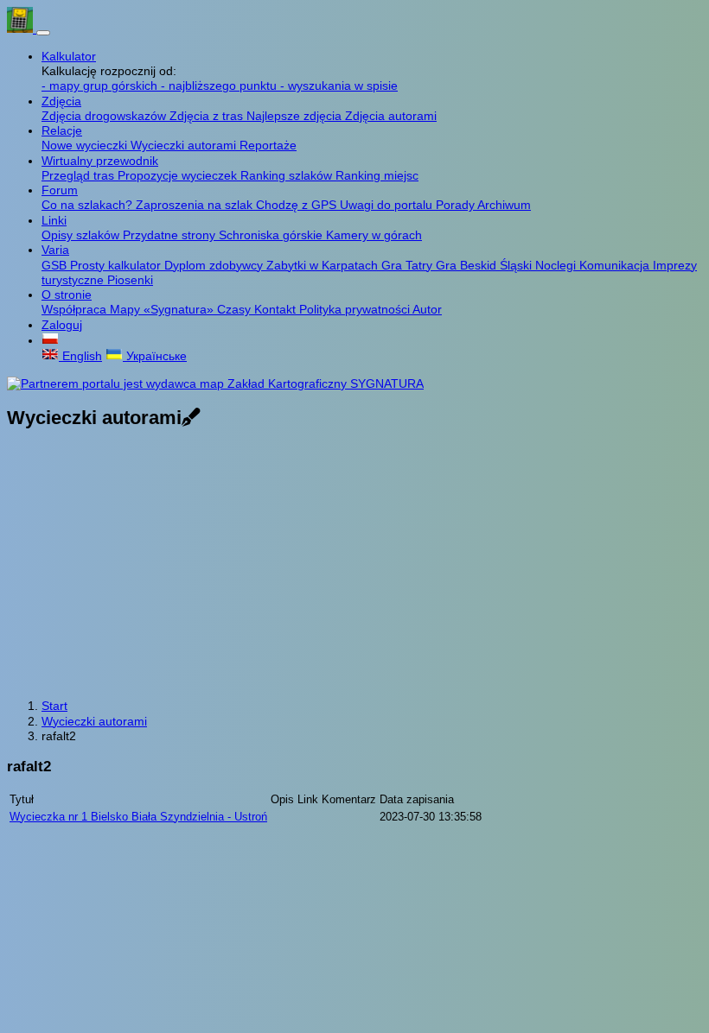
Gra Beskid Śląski (485, 265)
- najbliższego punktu (220, 85)
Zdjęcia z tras (207, 116)
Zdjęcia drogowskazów (105, 116)
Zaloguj (62, 325)
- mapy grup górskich (101, 85)
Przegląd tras (80, 175)
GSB (56, 265)
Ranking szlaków (287, 175)
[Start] (21, 28)
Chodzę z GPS (298, 205)
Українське (155, 356)
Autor (427, 309)
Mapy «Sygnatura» (163, 309)
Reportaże (268, 145)
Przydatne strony (171, 235)
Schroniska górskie (272, 235)
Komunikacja (616, 265)
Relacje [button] (62, 130)
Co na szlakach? (89, 205)
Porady (456, 205)
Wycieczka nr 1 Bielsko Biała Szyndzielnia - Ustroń (138, 816)
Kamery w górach (374, 235)
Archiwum (504, 205)
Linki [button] (54, 220)
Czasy (235, 309)
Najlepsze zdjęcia (295, 116)
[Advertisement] (354, 566)
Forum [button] (60, 190)
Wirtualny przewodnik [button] (100, 161)
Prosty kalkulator (117, 265)
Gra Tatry (408, 265)
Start (54, 706)
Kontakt (276, 309)
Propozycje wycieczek (179, 175)
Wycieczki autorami (185, 145)
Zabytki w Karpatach (323, 265)
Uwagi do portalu (388, 205)
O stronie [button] (67, 294)
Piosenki (130, 280)
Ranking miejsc (376, 175)
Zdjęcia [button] (61, 101)
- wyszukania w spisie (339, 85)
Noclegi (557, 265)
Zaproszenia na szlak (196, 205)
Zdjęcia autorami (391, 116)
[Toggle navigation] (43, 32)
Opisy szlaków (82, 235)
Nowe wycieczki (86, 145)
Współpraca (76, 309)
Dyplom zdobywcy (215, 265)
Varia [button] (55, 250)
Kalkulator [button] (69, 56)
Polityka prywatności (355, 309)
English (80, 356)
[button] (50, 340)
